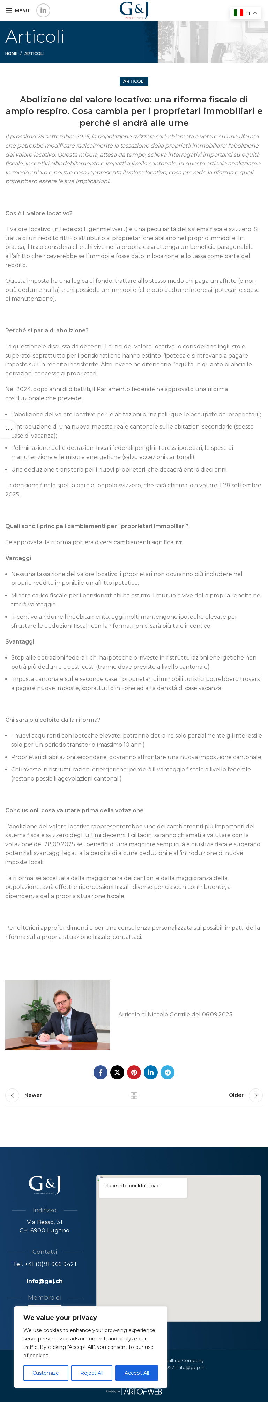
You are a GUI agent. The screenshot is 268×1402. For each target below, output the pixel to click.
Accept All (137, 1373)
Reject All (91, 1373)
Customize (45, 1373)
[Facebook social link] (100, 1072)
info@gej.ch (45, 1281)
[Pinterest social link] (134, 1072)
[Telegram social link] (167, 1072)
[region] (91, 1347)
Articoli (34, 53)
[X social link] (117, 1072)
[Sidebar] (8, 429)
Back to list (134, 1095)
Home (11, 53)
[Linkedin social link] (43, 10)
